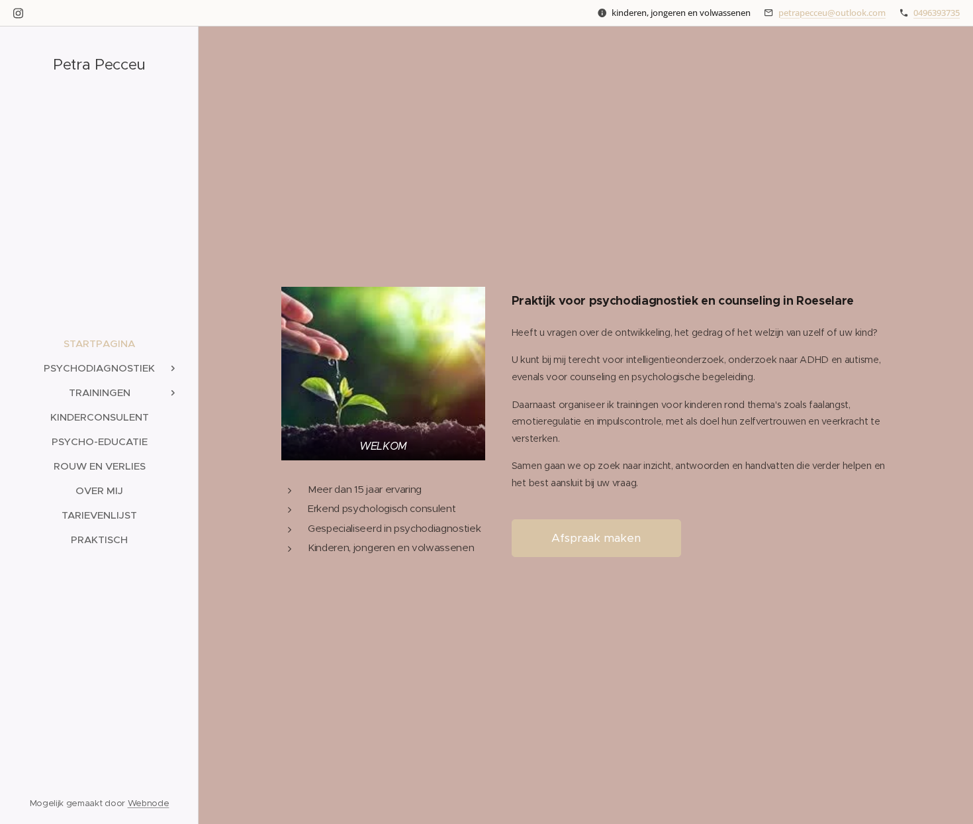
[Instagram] (18, 13)
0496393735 (936, 13)
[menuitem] (99, 343)
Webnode (148, 803)
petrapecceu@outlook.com (832, 13)
